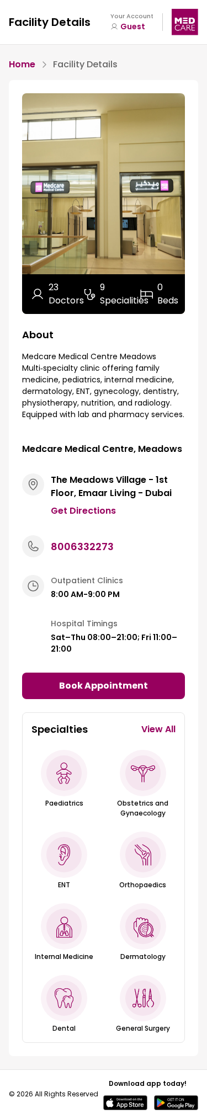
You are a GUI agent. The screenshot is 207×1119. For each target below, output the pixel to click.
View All (158, 729)
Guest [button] (132, 26)
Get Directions (83, 510)
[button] (64, 773)
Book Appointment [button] (103, 685)
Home (22, 64)
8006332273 (82, 546)
